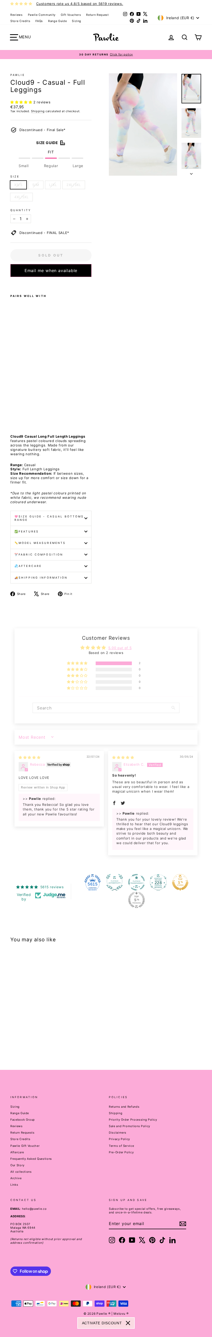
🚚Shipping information (41, 577)
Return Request (97, 15)
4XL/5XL (21, 197)
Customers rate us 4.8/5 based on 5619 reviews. (79, 4)
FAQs (39, 21)
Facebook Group (22, 1119)
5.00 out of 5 (120, 648)
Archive (16, 1178)
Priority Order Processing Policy (133, 1119)
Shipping (37, 111)
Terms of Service (121, 1146)
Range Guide (57, 21)
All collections (21, 1172)
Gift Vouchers (71, 15)
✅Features (26, 531)
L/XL (53, 185)
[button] (21, 102)
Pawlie (17, 75)
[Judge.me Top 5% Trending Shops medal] (136, 900)
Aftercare (17, 1152)
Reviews (16, 15)
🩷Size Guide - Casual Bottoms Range (49, 518)
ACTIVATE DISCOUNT (102, 1323)
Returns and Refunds (124, 1106)
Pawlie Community (42, 15)
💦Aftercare (28, 566)
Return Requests (22, 1132)
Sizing (76, 21)
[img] (29, 757)
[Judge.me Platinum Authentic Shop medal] (114, 882)
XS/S (18, 185)
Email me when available (51, 270)
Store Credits (20, 21)
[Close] (128, 1323)
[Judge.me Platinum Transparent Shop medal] (136, 882)
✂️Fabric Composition (38, 554)
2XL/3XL (73, 185)
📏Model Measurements (40, 543)
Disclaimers (117, 1132)
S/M (35, 185)
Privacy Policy (119, 1139)
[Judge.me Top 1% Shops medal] (180, 882)
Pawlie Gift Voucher (25, 1146)
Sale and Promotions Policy (129, 1126)
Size (14, 176)
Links (14, 1184)
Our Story (17, 1165)
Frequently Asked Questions (31, 1159)
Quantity (20, 210)
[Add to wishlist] (11, 283)
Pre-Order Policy (121, 1152)
